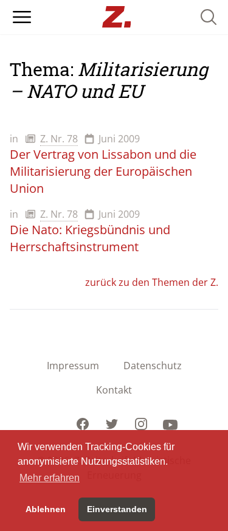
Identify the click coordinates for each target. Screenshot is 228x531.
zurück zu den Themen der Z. (151, 282)
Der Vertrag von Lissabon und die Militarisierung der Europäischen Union (103, 171)
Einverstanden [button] (117, 509)
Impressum (73, 365)
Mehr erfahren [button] (49, 478)
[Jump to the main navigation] (22, 17)
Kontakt (114, 390)
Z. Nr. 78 (59, 138)
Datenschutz (152, 365)
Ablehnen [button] (46, 509)
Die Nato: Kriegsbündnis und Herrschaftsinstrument (90, 238)
